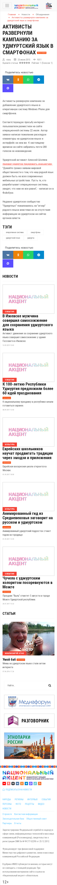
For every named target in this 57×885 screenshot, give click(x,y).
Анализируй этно (14, 653)
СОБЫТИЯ (46, 799)
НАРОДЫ (7, 799)
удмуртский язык (13, 238)
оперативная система (15, 232)
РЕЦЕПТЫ (29, 804)
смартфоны (35, 232)
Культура (10, 444)
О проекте (7, 814)
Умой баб (9, 659)
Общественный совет (36, 818)
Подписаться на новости (18, 789)
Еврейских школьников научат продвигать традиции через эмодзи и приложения (28, 453)
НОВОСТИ (7, 808)
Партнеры (7, 823)
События (9, 311)
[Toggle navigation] (7, 5)
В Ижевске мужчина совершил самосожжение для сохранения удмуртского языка (28, 322)
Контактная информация (26, 814)
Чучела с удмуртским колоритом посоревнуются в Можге (27, 582)
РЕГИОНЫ (19, 799)
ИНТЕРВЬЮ (32, 799)
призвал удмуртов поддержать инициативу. (28, 163)
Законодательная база (13, 818)
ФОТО (18, 804)
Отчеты (17, 823)
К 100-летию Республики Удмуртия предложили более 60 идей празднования (28, 388)
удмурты (30, 238)
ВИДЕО (41, 804)
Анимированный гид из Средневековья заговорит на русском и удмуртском (28, 517)
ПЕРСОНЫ (7, 804)
